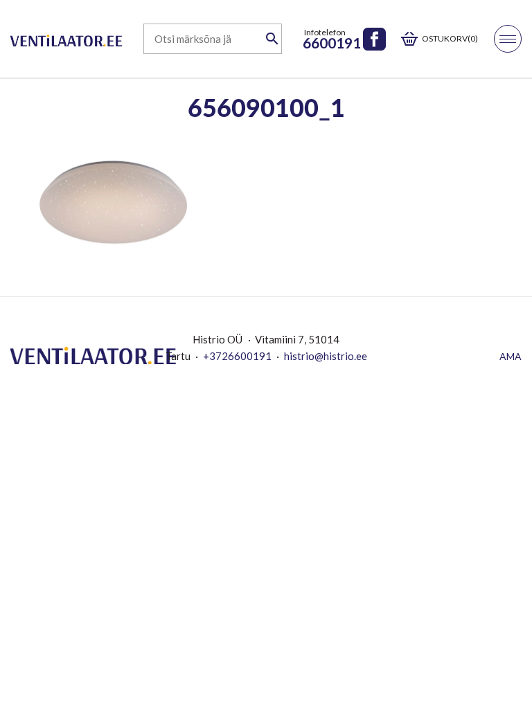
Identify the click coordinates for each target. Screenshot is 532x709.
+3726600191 (237, 356)
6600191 (332, 42)
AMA (510, 356)
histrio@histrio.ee (325, 356)
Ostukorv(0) (450, 38)
